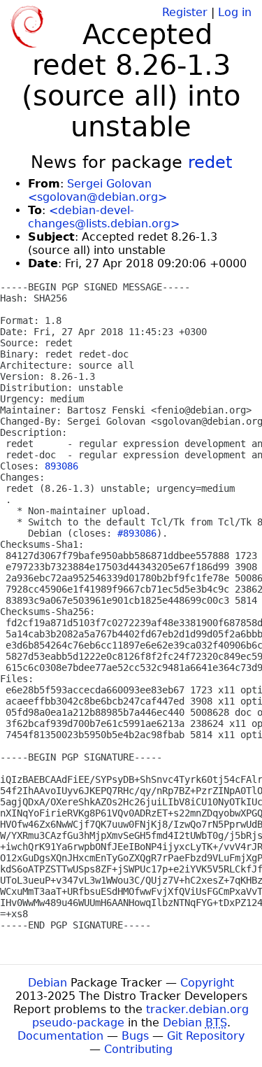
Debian (47, 982)
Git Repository (206, 1036)
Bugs (135, 1036)
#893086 (137, 533)
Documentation (60, 1036)
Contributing (138, 1049)
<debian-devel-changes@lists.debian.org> (104, 217)
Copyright (207, 982)
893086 (61, 466)
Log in (235, 12)
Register (185, 12)
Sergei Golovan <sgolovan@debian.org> (97, 190)
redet (210, 162)
